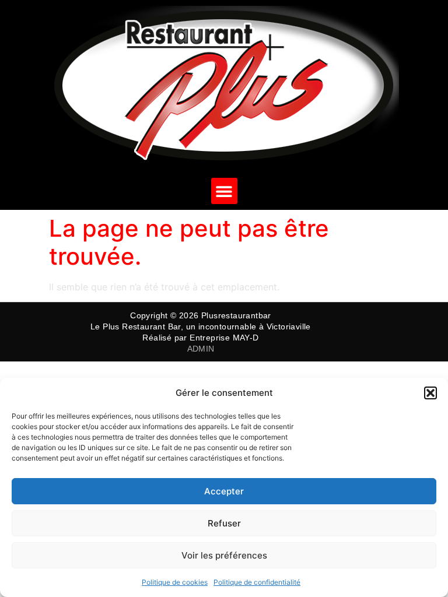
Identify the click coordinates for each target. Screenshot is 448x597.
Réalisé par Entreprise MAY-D (200, 337)
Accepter (224, 491)
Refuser (224, 523)
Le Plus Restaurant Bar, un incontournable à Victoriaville (200, 326)
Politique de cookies (175, 582)
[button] (430, 393)
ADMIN (201, 348)
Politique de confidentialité (257, 582)
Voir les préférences (224, 555)
